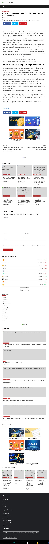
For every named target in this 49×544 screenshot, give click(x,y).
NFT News (5, 314)
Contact (4, 506)
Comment (6, 217)
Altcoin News (5, 299)
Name (5, 234)
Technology (5, 316)
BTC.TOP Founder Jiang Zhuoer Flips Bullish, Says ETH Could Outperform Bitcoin (24, 344)
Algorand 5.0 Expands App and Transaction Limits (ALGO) (9, 179)
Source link (6, 108)
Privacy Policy (6, 513)
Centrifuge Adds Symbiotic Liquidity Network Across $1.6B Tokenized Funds (8, 200)
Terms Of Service (6, 525)
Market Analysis (6, 310)
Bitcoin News (6, 301)
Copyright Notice (6, 518)
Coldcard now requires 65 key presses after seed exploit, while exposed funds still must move (23, 381)
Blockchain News (5, 11)
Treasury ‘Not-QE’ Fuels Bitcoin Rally (12, 362)
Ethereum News (6, 307)
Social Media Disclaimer (8, 522)
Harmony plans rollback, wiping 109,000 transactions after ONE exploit (39, 200)
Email (27, 234)
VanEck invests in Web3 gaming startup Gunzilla (36, 147)
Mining (4, 312)
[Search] (45, 6)
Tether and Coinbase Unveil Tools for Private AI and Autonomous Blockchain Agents (13, 148)
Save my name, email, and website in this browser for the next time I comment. (24, 246)
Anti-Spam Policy (6, 515)
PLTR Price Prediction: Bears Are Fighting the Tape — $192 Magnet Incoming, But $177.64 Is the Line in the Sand (39, 180)
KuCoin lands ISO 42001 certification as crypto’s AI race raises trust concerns (23, 418)
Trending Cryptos (7, 318)
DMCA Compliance (7, 520)
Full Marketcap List (24, 287)
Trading (4, 501)
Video (4, 320)
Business (5, 305)
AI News (4, 297)
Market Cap (5, 499)
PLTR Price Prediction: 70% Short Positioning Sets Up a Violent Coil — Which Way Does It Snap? (24, 200)
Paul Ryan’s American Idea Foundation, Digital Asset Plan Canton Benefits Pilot (24, 179)
